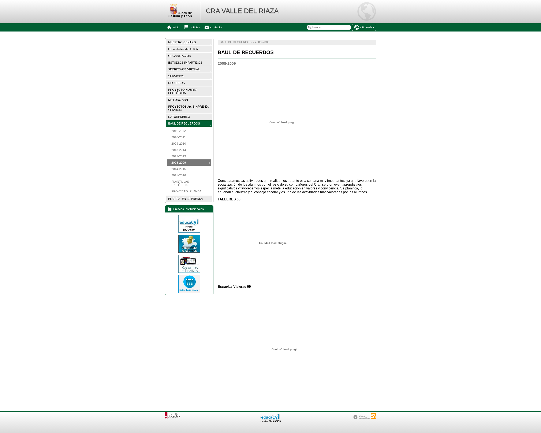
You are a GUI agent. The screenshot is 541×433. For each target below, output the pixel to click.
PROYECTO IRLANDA (186, 191)
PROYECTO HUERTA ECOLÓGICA (182, 91)
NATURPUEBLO (179, 116)
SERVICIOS (176, 76)
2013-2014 (178, 150)
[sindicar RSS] (373, 416)
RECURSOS (176, 83)
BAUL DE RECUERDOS (184, 123)
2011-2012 (178, 131)
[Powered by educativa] (172, 415)
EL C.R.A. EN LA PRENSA (185, 198)
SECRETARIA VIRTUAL (184, 69)
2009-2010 (178, 143)
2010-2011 (178, 137)
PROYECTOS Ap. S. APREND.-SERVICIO (189, 108)
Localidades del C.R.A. (183, 49)
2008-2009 (178, 162)
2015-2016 (178, 175)
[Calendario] (189, 284)
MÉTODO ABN (178, 99)
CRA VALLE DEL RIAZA (242, 11)
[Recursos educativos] (189, 264)
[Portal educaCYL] (189, 224)
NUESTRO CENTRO (182, 42)
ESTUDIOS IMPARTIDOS (185, 62)
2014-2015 (178, 169)
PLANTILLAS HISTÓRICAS (180, 183)
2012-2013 (178, 156)
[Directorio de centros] (189, 244)
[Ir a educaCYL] (270, 421)
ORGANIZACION (179, 56)
